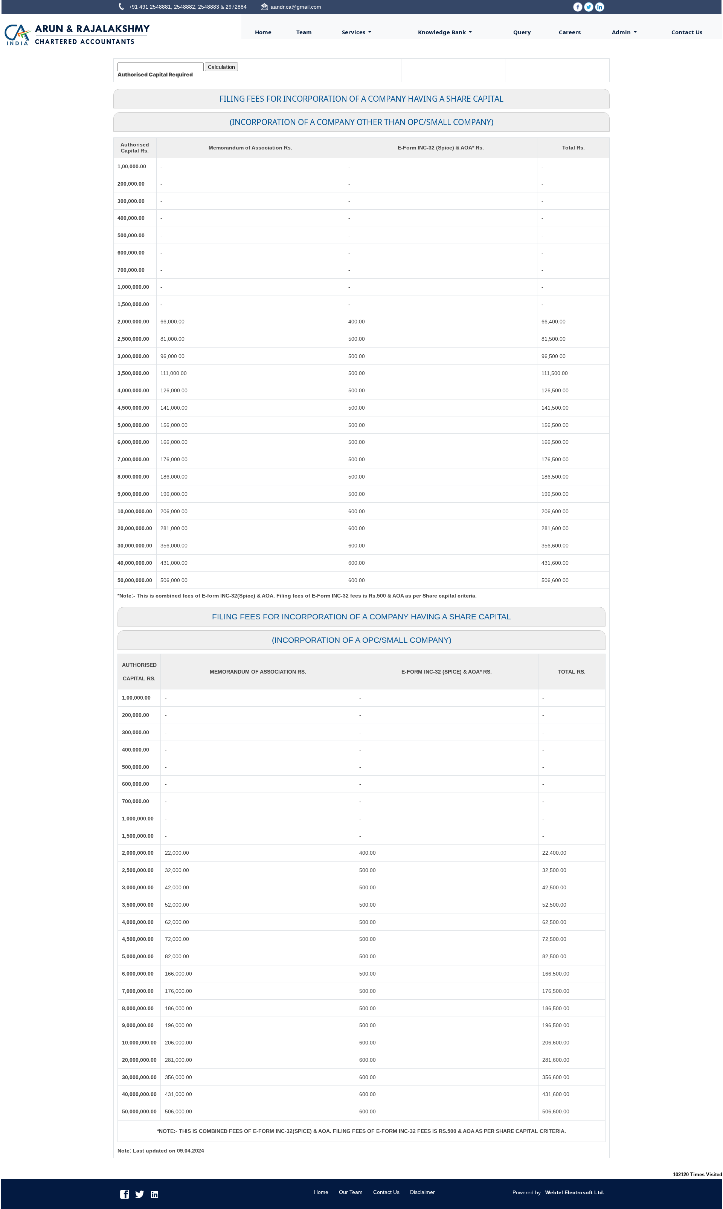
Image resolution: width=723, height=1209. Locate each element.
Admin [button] (622, 32)
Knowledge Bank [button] (442, 32)
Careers (570, 32)
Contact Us (686, 32)
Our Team (351, 1192)
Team (304, 32)
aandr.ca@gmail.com (296, 7)
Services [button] (354, 32)
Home (263, 32)
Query (522, 32)
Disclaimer (422, 1192)
